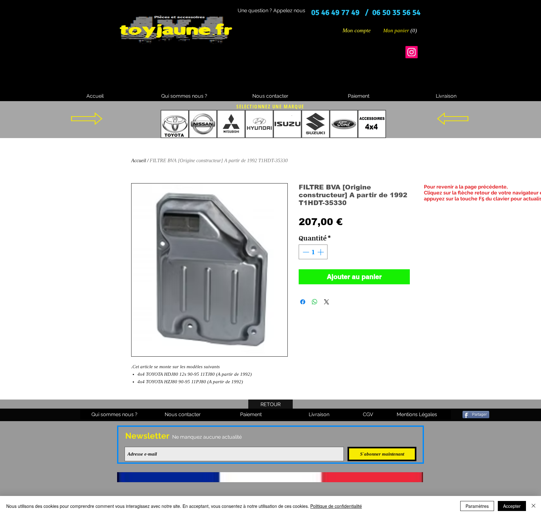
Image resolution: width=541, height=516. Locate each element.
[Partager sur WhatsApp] (314, 302)
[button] (400, 30)
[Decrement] (305, 252)
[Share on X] (326, 302)
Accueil (138, 160)
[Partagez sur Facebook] (303, 302)
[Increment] (321, 252)
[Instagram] (411, 52)
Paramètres (477, 506)
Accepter (512, 506)
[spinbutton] (313, 252)
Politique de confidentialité (336, 506)
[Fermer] (533, 506)
